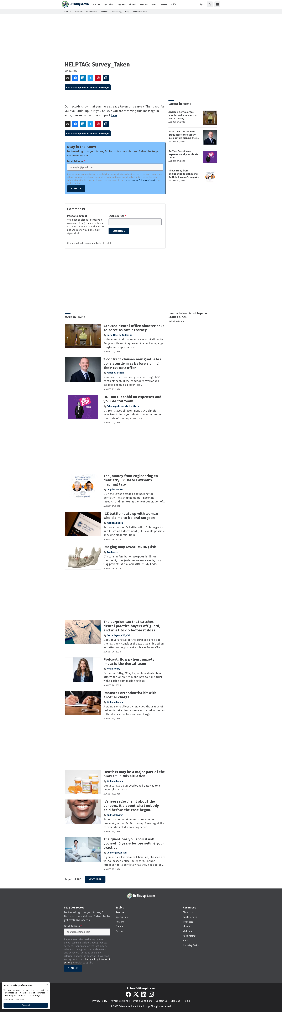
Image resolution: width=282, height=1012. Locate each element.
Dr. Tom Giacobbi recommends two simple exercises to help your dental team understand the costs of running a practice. (133, 414)
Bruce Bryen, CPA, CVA (118, 635)
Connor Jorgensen (117, 852)
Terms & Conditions (141, 1001)
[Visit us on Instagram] (151, 994)
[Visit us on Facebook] (128, 994)
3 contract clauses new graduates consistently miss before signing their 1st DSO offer (182, 135)
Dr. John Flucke (115, 489)
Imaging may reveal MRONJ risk (130, 547)
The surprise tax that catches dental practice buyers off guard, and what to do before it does (132, 626)
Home (187, 1001)
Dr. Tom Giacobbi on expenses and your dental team (183, 154)
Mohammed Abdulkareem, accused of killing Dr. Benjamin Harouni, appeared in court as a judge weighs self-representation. (134, 343)
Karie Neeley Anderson (119, 335)
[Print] (67, 78)
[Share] (75, 78)
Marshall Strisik (115, 372)
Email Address (76, 161)
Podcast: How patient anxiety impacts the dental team (129, 661)
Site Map (175, 1001)
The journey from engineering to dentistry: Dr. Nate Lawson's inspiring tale (184, 174)
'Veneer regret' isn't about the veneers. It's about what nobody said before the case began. (131, 805)
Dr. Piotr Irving (115, 815)
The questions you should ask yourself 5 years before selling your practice (134, 843)
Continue (119, 231)
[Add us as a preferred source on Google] (106, 78)
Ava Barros (113, 552)
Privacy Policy (99, 1001)
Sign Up (76, 188)
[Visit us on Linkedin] (143, 994)
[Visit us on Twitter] (136, 994)
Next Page (95, 879)
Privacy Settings (119, 1001)
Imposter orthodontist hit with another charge (130, 695)
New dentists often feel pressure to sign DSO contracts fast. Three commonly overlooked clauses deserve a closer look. (132, 381)
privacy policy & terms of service (141, 180)
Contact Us (161, 1001)
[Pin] (98, 78)
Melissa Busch (115, 522)
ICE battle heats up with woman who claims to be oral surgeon (131, 516)
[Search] (210, 4)
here (114, 115)
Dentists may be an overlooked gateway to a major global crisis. (132, 787)
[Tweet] (90, 78)
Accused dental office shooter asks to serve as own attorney (182, 115)
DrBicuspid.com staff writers (123, 406)
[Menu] (217, 4)
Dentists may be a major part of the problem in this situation (134, 774)
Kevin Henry (113, 668)
